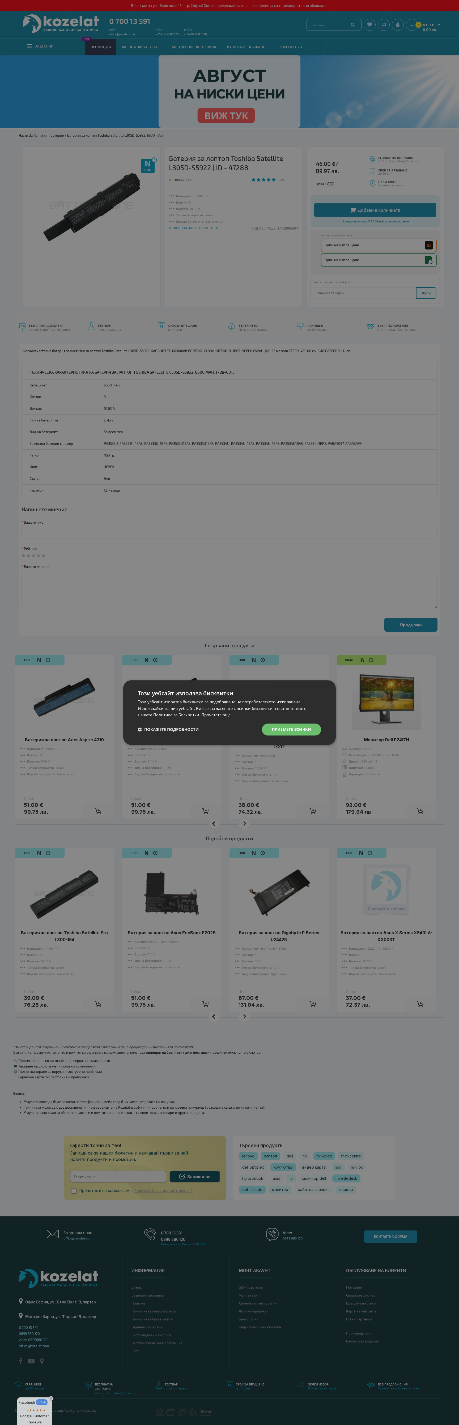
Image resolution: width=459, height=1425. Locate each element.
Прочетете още (216, 715)
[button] (168, 729)
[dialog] (229, 712)
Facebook (32, 1402)
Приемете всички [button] (291, 729)
